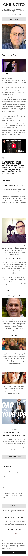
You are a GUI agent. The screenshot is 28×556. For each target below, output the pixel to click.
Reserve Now (14, 19)
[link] (14, 5)
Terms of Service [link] (15, 511)
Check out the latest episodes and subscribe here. (14, 457)
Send (14, 505)
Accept (14, 552)
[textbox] (14, 476)
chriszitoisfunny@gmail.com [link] (14, 533)
